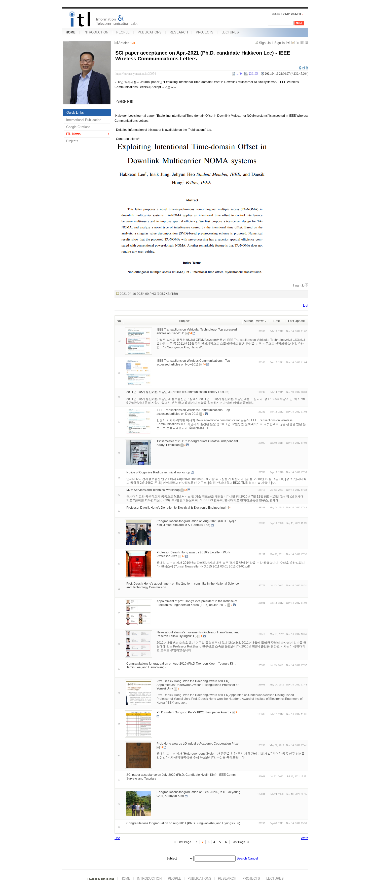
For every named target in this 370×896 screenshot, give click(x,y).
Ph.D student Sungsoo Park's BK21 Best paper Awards (194, 712)
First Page (184, 842)
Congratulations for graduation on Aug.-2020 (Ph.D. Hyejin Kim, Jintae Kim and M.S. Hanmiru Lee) (196, 523)
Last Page (238, 842)
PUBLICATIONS (150, 32)
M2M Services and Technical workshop (153, 490)
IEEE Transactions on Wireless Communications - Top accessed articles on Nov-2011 (193, 362)
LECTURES (230, 32)
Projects (72, 141)
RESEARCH (179, 32)
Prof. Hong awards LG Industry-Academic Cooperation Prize (198, 743)
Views (260, 321)
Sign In (279, 43)
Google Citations (78, 127)
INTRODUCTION (96, 32)
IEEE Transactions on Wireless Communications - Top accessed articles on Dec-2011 (193, 412)
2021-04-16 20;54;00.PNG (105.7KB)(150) (149, 294)
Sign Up (265, 43)
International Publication (83, 120)
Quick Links (75, 112)
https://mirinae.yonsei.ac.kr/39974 (136, 73)
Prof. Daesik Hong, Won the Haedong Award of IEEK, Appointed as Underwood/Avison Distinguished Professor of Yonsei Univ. (197, 684)
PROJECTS (204, 32)
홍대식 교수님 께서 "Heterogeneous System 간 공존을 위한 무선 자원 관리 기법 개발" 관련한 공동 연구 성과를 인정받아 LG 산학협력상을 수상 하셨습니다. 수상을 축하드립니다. (231, 755)
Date (276, 321)
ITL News (73, 134)
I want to (299, 285)
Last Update (296, 321)
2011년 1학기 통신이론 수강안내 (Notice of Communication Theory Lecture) (177, 392)
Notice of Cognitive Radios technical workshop (158, 472)
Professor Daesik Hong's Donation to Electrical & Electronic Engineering (175, 507)
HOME (71, 32)
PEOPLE (123, 32)
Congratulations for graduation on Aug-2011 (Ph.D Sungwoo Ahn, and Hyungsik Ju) (183, 823)
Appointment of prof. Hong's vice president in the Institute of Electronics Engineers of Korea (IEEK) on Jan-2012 (197, 603)
